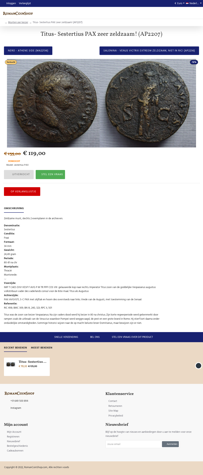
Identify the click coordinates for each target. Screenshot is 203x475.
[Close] (135, 217)
